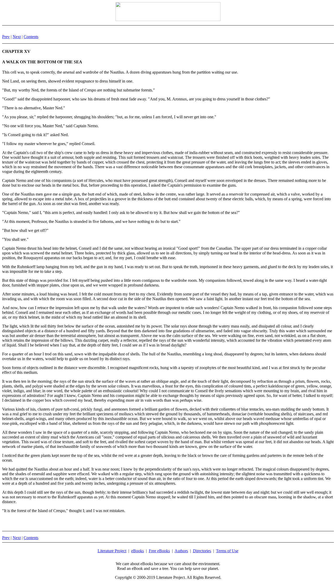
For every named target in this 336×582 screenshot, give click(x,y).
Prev (6, 36)
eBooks (137, 551)
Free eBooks (159, 551)
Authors (181, 551)
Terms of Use (227, 551)
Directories (202, 551)
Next (17, 36)
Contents (31, 36)
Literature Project (112, 551)
